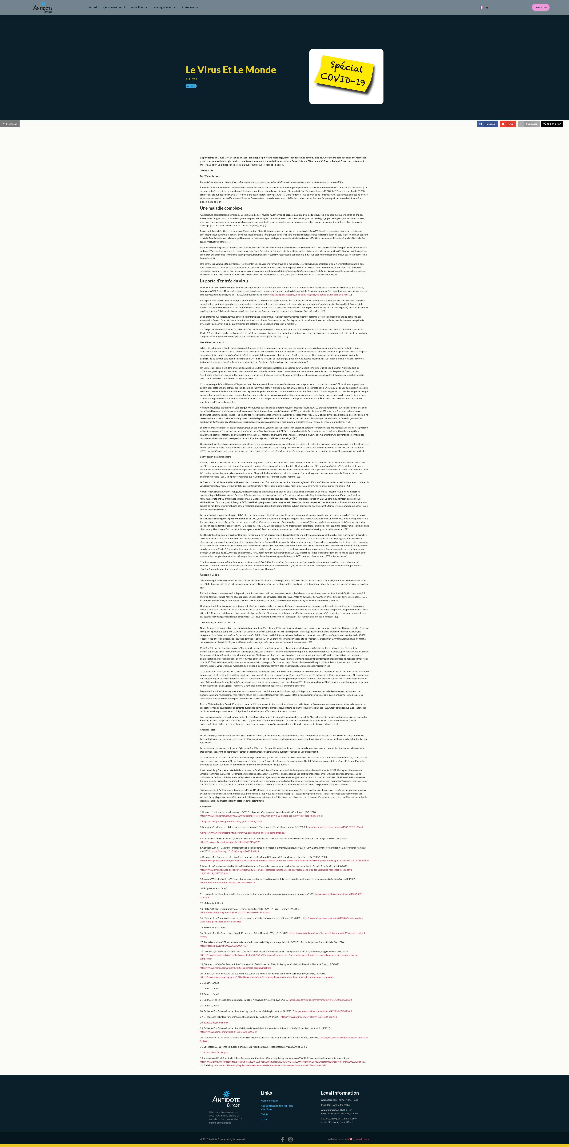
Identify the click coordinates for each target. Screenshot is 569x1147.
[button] (487, 124)
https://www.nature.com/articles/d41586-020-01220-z (309, 1016)
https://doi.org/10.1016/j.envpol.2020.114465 (235, 851)
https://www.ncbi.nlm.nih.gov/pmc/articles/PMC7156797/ (230, 842)
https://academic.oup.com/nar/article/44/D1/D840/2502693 (321, 999)
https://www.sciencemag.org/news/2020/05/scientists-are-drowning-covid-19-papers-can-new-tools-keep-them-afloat (261, 815)
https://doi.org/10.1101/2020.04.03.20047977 (224, 945)
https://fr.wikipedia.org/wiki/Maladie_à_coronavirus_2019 (232, 821)
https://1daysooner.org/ (216, 1022)
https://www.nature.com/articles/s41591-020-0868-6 (227, 882)
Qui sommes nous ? (114, 7)
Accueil (92, 7)
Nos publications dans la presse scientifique (277, 1107)
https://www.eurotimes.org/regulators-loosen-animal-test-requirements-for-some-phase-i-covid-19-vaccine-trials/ (268, 1065)
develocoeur (362, 1139)
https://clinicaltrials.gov (216, 1052)
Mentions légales (269, 1100)
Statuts (264, 1114)
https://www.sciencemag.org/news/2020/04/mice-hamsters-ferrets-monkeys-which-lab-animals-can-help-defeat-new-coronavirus (267, 977)
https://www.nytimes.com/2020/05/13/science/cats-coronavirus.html (235, 967)
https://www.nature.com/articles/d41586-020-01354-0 (334, 827)
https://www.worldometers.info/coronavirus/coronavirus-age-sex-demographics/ (243, 832)
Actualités (137, 7)
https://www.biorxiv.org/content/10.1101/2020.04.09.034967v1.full (235, 912)
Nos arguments (162, 7)
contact (264, 1119)
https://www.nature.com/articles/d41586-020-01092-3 (228, 1031)
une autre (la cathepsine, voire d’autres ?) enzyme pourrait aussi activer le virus (309, 294)
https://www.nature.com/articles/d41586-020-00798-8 (323, 1011)
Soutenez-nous (190, 7)
